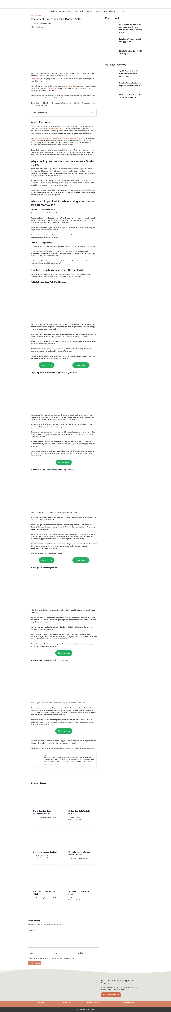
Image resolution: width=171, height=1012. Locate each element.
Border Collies (35, 79)
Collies (56, 138)
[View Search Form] (123, 11)
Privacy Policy (93, 1003)
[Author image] (32, 23)
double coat (35, 140)
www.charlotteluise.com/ (49, 764)
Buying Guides (36, 16)
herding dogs (65, 341)
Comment (32, 930)
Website (80, 953)
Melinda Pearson (75, 817)
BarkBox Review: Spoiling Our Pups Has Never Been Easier (130, 84)
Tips (105, 11)
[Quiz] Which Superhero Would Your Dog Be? (130, 52)
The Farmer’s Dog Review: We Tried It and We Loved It (130, 96)
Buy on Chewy (46, 365)
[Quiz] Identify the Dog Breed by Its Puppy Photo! (130, 40)
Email (55, 953)
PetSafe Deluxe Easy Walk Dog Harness (48, 282)
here (69, 76)
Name (31, 953)
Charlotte (36, 23)
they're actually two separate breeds (71, 138)
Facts (76, 11)
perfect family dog (72, 86)
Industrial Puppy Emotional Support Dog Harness (52, 470)
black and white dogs (51, 88)
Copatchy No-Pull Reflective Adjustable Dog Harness (54, 372)
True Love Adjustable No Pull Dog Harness (49, 660)
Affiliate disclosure (126, 1003)
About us (40, 1003)
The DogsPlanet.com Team (43, 856)
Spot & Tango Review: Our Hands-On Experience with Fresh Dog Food (128, 73)
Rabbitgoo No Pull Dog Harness (45, 567)
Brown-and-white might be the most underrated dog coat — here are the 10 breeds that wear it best (130, 28)
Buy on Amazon (81, 365)
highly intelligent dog (55, 128)
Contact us (66, 1003)
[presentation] (46, 797)
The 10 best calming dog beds (45, 852)
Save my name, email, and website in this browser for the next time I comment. (52, 958)
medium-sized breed (44, 138)
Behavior (62, 11)
